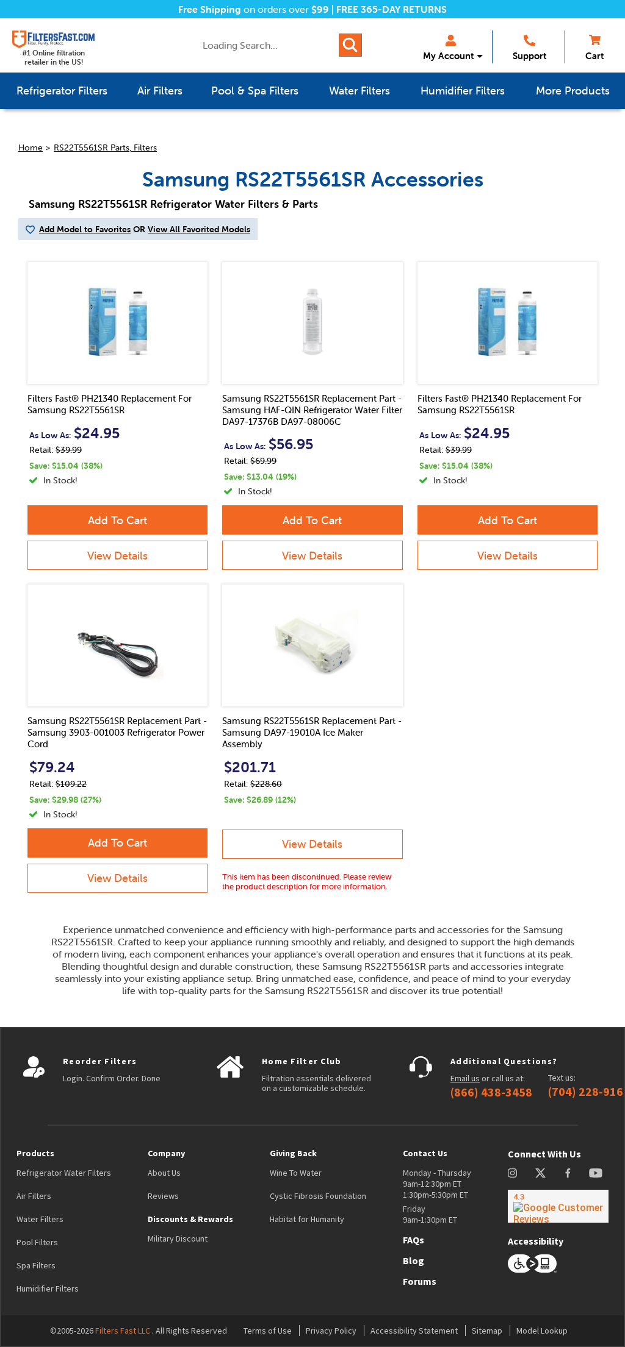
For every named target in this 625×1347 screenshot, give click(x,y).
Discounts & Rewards (190, 1219)
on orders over (253, 9)
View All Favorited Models (199, 229)
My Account (448, 56)
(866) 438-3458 (491, 1092)
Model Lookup (542, 1330)
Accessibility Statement (414, 1330)
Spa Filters (36, 1265)
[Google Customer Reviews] (558, 1206)
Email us (465, 1078)
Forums (419, 1281)
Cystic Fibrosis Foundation (318, 1195)
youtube (595, 1173)
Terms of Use (268, 1330)
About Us (164, 1172)
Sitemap (487, 1330)
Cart (594, 56)
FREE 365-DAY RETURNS (391, 9)
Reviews (163, 1195)
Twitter (541, 1173)
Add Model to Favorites (85, 229)
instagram (512, 1173)
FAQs (413, 1240)
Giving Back (293, 1153)
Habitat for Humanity (307, 1219)
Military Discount (178, 1238)
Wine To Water (296, 1172)
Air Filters (33, 1195)
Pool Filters (37, 1242)
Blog (413, 1260)
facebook (568, 1173)
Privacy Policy (331, 1330)
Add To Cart (117, 520)
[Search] (350, 45)
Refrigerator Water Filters (63, 1172)
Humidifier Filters (47, 1288)
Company (166, 1153)
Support (529, 56)
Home (30, 147)
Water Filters (39, 1219)
